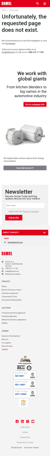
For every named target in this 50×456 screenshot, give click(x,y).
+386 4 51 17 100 (11, 268)
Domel (4, 10)
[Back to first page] (7, 3)
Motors (4, 286)
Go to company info (35, 104)
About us (5, 339)
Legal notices (25, 427)
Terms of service (31, 211)
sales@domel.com (15, 242)
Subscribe (14, 217)
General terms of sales (25, 442)
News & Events (7, 346)
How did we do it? (25, 168)
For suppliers (6, 343)
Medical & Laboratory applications (14, 320)
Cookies (25, 432)
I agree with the (23, 212)
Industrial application (9, 316)
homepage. (10, 43)
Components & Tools (9, 297)
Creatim (36, 448)
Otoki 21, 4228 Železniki (14, 264)
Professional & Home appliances (13, 313)
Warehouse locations (13, 274)
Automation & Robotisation (12, 300)
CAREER (5, 349)
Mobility (4, 323)
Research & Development (11, 336)
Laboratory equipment (10, 293)
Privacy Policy (25, 437)
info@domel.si (8, 52)
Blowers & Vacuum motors (11, 290)
